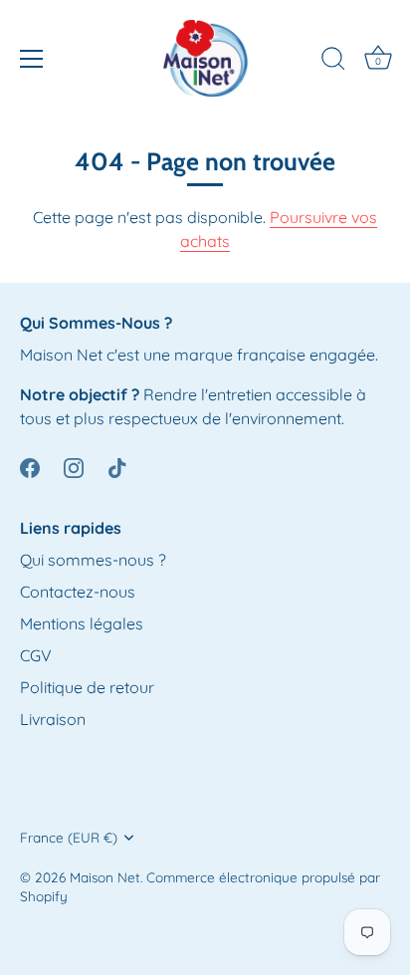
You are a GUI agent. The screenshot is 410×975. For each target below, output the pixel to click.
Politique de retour (87, 687)
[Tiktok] (117, 466)
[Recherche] (333, 62)
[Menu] (32, 59)
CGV (36, 655)
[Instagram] (74, 466)
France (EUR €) (68, 837)
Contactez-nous (77, 592)
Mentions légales (81, 623)
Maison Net (105, 876)
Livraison (53, 719)
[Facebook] (30, 466)
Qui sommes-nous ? (93, 560)
